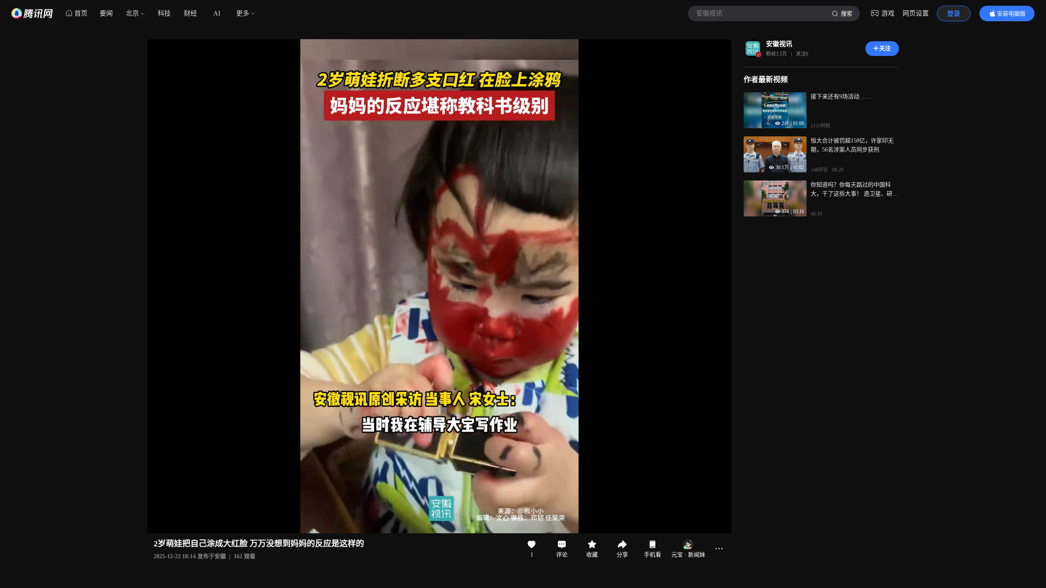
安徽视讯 (779, 43)
